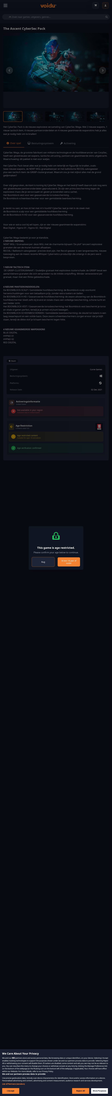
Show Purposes (99, 1091)
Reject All (80, 1091)
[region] (56, 1072)
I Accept (10, 1091)
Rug (43, 562)
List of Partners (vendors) (13, 1084)
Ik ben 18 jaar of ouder (68, 561)
